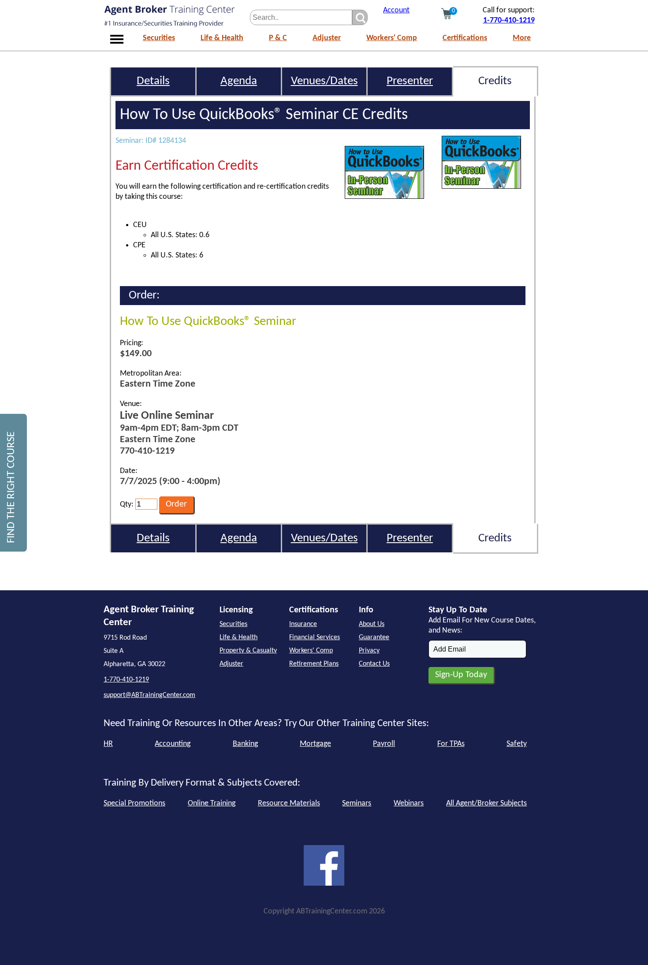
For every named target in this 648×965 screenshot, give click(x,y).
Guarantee (374, 637)
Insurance (303, 624)
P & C (278, 38)
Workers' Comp (391, 38)
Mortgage (315, 744)
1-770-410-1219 (509, 20)
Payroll (384, 744)
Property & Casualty (248, 650)
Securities (159, 38)
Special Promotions (134, 803)
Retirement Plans (314, 663)
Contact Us (374, 663)
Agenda (238, 81)
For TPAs (451, 744)
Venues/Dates (324, 81)
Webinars (409, 803)
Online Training (211, 803)
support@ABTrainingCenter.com (149, 695)
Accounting (172, 744)
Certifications (465, 38)
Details (153, 81)
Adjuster (327, 38)
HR (108, 744)
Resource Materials (289, 803)
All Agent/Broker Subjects (486, 803)
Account (396, 10)
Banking (245, 744)
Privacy (369, 650)
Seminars (356, 803)
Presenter (410, 81)
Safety (516, 744)
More (522, 38)
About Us (371, 624)
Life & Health (222, 38)
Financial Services (314, 637)
